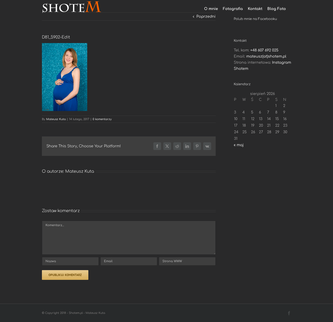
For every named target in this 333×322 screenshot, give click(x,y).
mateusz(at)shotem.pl (266, 56)
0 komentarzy (102, 119)
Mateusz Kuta (56, 119)
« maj (239, 145)
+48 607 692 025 (264, 50)
